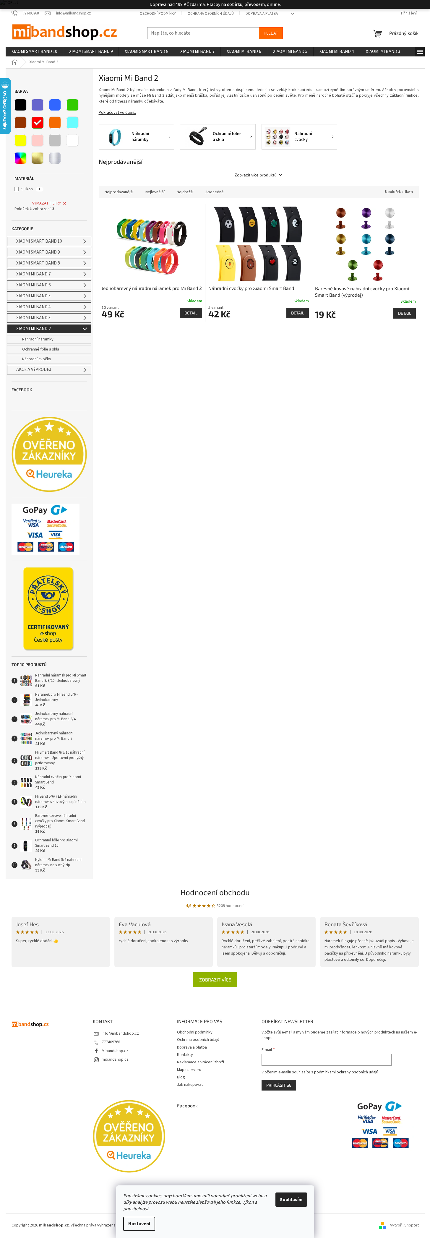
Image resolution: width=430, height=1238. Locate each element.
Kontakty (185, 1055)
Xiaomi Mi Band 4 (33, 307)
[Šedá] (55, 140)
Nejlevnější (155, 192)
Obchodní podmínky (158, 13)
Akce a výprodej (33, 369)
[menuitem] (34, 51)
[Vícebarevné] (20, 158)
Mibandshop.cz (115, 1051)
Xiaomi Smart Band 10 (39, 241)
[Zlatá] (37, 158)
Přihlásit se (278, 1085)
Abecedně (214, 192)
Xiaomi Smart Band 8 (38, 263)
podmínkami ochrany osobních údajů (346, 1072)
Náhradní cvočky (36, 359)
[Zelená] (72, 105)
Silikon (30, 189)
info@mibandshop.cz (120, 1033)
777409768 (111, 1042)
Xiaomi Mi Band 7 (33, 274)
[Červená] (37, 123)
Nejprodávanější (119, 192)
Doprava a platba (262, 13)
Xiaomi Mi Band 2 (33, 329)
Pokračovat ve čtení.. (117, 113)
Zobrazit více (215, 979)
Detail (190, 312)
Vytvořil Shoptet (404, 1225)
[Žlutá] (20, 140)
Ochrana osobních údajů (211, 13)
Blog (181, 1077)
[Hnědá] (20, 123)
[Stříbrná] (55, 158)
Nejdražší (185, 192)
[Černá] (20, 105)
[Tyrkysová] (72, 123)
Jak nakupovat (190, 1085)
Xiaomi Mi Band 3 (33, 318)
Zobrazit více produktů (256, 174)
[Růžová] (37, 140)
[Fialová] (37, 105)
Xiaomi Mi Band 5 (33, 296)
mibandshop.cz (115, 1059)
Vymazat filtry (46, 203)
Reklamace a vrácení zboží (200, 1062)
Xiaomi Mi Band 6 (33, 285)
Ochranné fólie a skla (40, 349)
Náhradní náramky (37, 339)
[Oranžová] (55, 123)
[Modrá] (55, 105)
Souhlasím (291, 1199)
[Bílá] (72, 140)
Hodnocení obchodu (215, 892)
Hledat (271, 32)
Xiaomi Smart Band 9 (38, 252)
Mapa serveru (189, 1070)
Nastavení (139, 1224)
